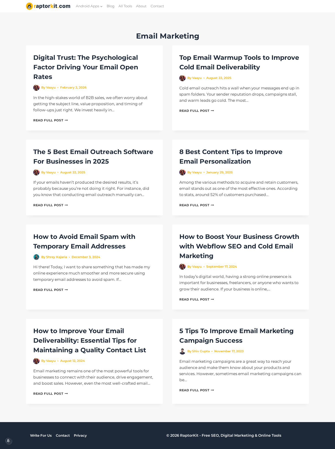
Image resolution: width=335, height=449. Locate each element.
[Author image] (36, 88)
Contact (157, 6)
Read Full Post (50, 120)
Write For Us (41, 435)
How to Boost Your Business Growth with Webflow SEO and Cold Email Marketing (239, 246)
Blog (110, 6)
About (141, 6)
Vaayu (51, 87)
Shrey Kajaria (56, 257)
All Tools (125, 6)
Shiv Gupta (201, 351)
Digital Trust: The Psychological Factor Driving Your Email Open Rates (85, 67)
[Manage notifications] (8, 440)
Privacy (80, 435)
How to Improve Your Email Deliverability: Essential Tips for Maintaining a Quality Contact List (89, 340)
